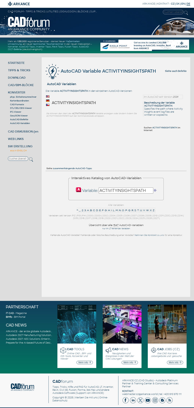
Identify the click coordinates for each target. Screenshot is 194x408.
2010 (155, 215)
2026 (149, 218)
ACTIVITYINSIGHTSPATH (164, 127)
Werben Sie (81, 397)
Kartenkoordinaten (19, 100)
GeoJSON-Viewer (19, 115)
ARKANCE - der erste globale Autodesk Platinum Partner (38, 331)
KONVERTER (16, 92)
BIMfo (9, 317)
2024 (135, 218)
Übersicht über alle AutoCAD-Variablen (116, 225)
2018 (94, 218)
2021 (114, 218)
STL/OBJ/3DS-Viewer (21, 108)
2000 (90, 215)
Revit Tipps (58, 46)
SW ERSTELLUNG (20, 146)
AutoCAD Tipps (27, 46)
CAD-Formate (17, 104)
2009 (148, 215)
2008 (141, 215)
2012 (167, 215)
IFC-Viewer (15, 112)
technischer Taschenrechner (48, 44)
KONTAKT (163, 3)
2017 (88, 218)
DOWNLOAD (17, 77)
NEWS (120, 349)
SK (178, 3)
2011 (161, 215)
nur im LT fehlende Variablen (116, 228)
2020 (108, 218)
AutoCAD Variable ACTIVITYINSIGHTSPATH (107, 71)
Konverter (13, 46)
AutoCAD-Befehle (19, 119)
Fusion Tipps (71, 46)
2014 (180, 215)
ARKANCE (148, 3)
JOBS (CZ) (168, 349)
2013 (173, 215)
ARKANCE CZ (130, 380)
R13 (79, 215)
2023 (128, 218)
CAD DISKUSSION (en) (23, 131)
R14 (84, 215)
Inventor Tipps (43, 46)
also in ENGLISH (18, 150)
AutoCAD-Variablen (20, 123)
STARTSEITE (16, 63)
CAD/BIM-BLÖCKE (21, 85)
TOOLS (75, 349)
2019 (101, 218)
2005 (119, 215)
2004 (112, 215)
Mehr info (83, 362)
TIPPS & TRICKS (19, 70)
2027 (156, 218)
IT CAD (10, 313)
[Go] (155, 190)
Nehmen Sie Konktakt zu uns (149, 235)
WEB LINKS (16, 139)
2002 (105, 215)
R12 (74, 215)
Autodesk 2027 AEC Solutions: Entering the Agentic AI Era (39, 339)
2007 (134, 215)
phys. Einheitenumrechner (23, 97)
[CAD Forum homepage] (29, 30)
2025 (142, 218)
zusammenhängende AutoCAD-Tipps (72, 168)
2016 (81, 218)
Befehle (182, 71)
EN (183, 3)
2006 (127, 215)
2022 (121, 218)
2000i (98, 215)
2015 (75, 218)
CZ (172, 3)
